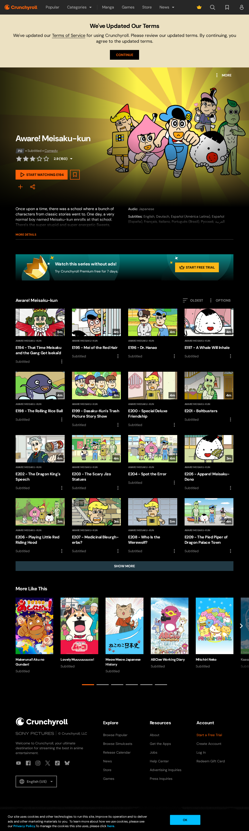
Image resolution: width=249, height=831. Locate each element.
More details (26, 235)
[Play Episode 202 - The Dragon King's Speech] (40, 463)
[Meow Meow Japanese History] (124, 636)
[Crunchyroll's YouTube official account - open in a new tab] (18, 763)
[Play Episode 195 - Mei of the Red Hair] (96, 334)
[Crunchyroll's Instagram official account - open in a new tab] (38, 763)
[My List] (20, 187)
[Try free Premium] (199, 7)
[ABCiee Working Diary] (169, 633)
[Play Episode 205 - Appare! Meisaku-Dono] (209, 463)
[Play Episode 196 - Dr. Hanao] (152, 334)
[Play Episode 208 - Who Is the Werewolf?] (152, 526)
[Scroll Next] (241, 642)
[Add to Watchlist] (75, 175)
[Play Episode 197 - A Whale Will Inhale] (209, 334)
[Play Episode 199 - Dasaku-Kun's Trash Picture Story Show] (96, 400)
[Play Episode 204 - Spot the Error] (152, 460)
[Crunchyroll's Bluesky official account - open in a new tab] (67, 763)
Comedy (51, 150)
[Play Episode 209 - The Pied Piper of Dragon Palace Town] (209, 526)
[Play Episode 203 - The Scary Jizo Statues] (96, 463)
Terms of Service (68, 35)
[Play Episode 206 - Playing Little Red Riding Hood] (40, 526)
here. (111, 826)
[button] (79, 7)
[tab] (88, 684)
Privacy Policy (24, 826)
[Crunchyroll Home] (42, 721)
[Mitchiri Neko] (214, 633)
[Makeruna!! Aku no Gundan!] (34, 636)
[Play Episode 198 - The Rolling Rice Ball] (40, 397)
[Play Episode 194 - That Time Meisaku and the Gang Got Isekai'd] (40, 336)
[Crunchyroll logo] (21, 7)
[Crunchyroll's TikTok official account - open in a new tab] (57, 763)
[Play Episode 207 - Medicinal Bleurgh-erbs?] (96, 526)
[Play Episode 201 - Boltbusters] (209, 397)
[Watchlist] (227, 7)
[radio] (19, 158)
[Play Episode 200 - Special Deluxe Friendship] (152, 400)
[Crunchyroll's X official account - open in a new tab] (48, 763)
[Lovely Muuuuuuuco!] (79, 633)
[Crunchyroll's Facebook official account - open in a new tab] (28, 763)
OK (185, 820)
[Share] (32, 187)
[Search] (212, 7)
